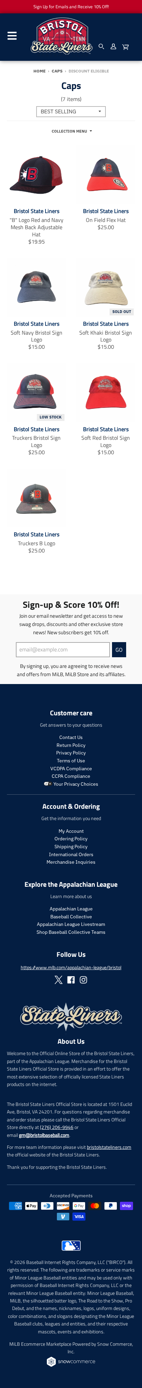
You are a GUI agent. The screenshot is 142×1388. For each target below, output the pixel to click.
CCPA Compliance (71, 776)
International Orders (71, 854)
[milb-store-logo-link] (71, 1252)
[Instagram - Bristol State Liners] (83, 980)
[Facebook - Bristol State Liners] (71, 980)
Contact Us (71, 737)
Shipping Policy (71, 846)
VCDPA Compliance (71, 768)
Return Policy (71, 745)
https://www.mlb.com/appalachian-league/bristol (71, 967)
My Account (71, 831)
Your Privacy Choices (75, 784)
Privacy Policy (71, 753)
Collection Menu (69, 131)
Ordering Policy (71, 839)
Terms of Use (71, 761)
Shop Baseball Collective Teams (71, 932)
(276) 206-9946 (56, 1127)
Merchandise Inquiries (71, 862)
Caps (57, 71)
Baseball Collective (71, 917)
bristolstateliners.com (109, 1147)
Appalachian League (71, 909)
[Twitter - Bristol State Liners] (58, 980)
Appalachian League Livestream (71, 924)
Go (119, 650)
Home (39, 71)
